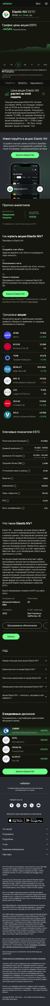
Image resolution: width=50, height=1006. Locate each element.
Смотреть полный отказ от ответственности (21, 947)
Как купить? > (37, 83)
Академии (33, 302)
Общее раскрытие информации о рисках (16, 958)
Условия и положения (38, 958)
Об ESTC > (23, 83)
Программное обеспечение (22, 625)
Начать (11, 636)
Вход (38, 3)
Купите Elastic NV (25, 155)
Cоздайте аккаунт (8, 70)
